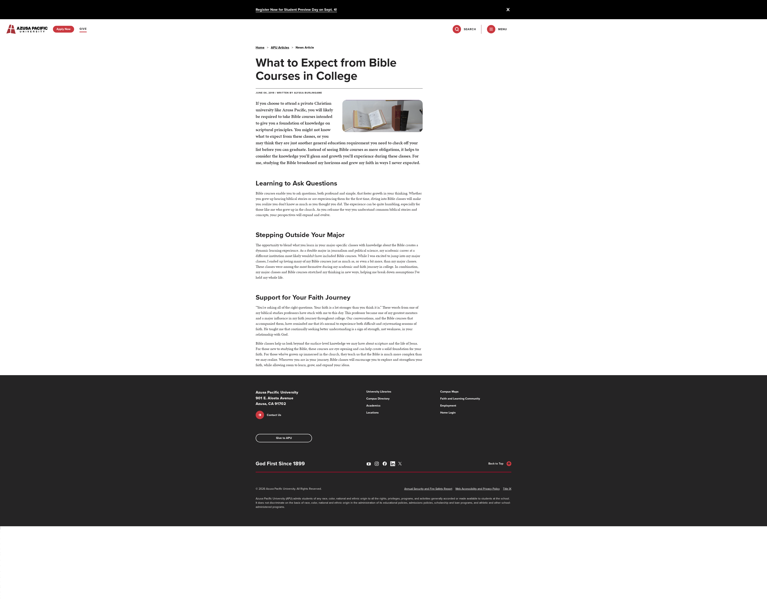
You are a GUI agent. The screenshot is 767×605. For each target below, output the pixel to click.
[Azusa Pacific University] (27, 29)
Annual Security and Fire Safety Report (428, 489)
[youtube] (368, 463)
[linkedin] (392, 463)
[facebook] (384, 463)
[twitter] (400, 463)
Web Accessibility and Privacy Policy (477, 489)
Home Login (448, 413)
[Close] (508, 9)
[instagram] (376, 463)
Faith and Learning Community (460, 399)
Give (83, 29)
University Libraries (378, 392)
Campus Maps (449, 392)
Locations (372, 413)
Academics (373, 406)
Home (260, 47)
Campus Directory (377, 399)
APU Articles (280, 47)
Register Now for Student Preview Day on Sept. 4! (296, 9)
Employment (448, 406)
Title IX (507, 489)
